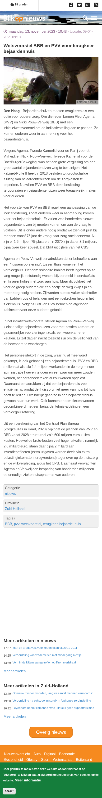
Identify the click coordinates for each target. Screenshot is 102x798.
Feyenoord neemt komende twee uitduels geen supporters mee (53, 708)
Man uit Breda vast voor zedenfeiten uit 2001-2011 (45, 647)
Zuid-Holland (14, 509)
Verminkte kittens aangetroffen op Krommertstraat (44, 662)
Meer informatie (28, 780)
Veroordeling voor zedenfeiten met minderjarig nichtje (47, 655)
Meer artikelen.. (16, 671)
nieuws (10, 493)
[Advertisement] (51, 563)
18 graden (21, 4)
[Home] (24, 18)
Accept (9, 790)
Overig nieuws (51, 732)
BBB (8, 524)
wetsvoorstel (31, 524)
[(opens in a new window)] (71, 6)
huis (77, 524)
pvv (16, 524)
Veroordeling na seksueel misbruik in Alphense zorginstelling (52, 700)
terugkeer (50, 524)
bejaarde (66, 524)
